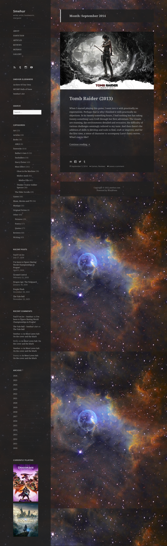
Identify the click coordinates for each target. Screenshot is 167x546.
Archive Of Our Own (22, 84)
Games (16, 196)
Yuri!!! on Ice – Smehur (23, 316)
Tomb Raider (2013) (91, 98)
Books (15, 139)
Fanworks (17, 148)
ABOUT (16, 31)
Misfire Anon (22, 176)
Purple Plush (18, 289)
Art (14, 130)
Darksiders (20, 157)
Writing (16, 237)
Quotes (18, 228)
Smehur (19, 11)
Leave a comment (116, 166)
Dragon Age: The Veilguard (25, 282)
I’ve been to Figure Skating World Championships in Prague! (24, 265)
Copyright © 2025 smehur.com (107, 187)
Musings (16, 205)
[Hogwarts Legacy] (25, 520)
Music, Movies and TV (22, 201)
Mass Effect (20, 166)
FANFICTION (18, 35)
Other (15, 214)
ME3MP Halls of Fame (22, 89)
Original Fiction (20, 210)
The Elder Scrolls (22, 192)
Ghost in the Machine (26, 171)
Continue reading (80, 144)
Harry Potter (20, 162)
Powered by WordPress (107, 190)
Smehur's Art (19, 94)
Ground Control (20, 275)
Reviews (16, 233)
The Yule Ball (19, 296)
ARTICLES (17, 40)
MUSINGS (17, 49)
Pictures (18, 219)
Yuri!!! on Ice (18, 255)
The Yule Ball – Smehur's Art (25, 326)
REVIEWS (17, 45)
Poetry (18, 223)
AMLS (17, 144)
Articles (16, 135)
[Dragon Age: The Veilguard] (25, 482)
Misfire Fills (24, 180)
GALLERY (17, 54)
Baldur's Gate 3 (21, 153)
